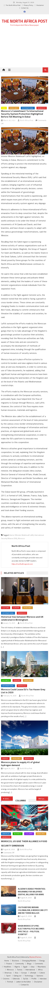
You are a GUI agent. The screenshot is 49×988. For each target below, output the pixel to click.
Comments (39, 963)
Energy (5, 758)
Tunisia (19, 969)
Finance (9, 963)
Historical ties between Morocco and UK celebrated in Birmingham (22, 618)
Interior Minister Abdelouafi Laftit (21, 535)
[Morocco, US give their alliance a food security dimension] (24, 818)
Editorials (16, 978)
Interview (43, 978)
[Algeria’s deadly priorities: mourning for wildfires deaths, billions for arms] (8, 891)
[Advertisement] (24, 48)
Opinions (39, 975)
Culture (5, 607)
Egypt (25, 966)
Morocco (41, 108)
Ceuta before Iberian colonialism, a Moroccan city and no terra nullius (33, 910)
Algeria (17, 966)
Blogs (29, 963)
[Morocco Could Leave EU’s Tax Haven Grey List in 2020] (24, 664)
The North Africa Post (13, 5)
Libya (32, 966)
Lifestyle (33, 972)
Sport (8, 975)
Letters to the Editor (23, 981)
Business (6, 680)
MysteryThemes (35, 957)
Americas (6, 833)
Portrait (10, 981)
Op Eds (25, 978)
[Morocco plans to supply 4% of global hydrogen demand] (24, 737)
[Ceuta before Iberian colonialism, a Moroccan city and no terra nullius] (8, 909)
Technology (29, 975)
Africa (40, 969)
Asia (3, 108)
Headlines (14, 108)
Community (19, 963)
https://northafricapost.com (22, 564)
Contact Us (24, 8)
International (27, 108)
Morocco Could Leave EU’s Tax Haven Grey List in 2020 (23, 691)
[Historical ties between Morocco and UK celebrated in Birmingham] (24, 590)
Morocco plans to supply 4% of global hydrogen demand (20, 763)
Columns (20, 800)
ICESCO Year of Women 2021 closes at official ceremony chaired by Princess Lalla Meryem (9, 798)
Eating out (17, 975)
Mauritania (42, 966)
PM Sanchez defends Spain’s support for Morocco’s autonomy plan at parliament (43, 798)
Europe (16, 607)
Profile (33, 978)
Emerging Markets (29, 960)
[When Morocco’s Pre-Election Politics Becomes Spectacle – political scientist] (8, 928)
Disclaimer (40, 5)
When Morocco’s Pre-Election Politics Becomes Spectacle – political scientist (31, 930)
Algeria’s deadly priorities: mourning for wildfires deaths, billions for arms (31, 891)
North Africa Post (26, 120)
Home (6, 960)
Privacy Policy (28, 5)
